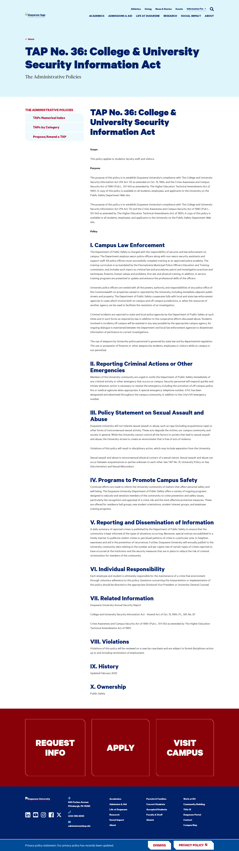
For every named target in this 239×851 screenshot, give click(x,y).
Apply (121, 747)
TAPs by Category (46, 127)
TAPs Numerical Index (49, 118)
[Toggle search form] (212, 9)
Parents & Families (156, 798)
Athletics (136, 8)
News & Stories (163, 8)
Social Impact (191, 16)
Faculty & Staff (154, 814)
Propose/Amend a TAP (49, 137)
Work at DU (189, 798)
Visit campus (185, 747)
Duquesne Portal (192, 814)
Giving (148, 8)
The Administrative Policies (49, 110)
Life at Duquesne (148, 16)
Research (170, 16)
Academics (96, 16)
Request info (55, 747)
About (209, 16)
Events (179, 8)
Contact (187, 819)
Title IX (187, 809)
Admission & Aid (118, 804)
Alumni (150, 819)
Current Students (155, 804)
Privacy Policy (191, 845)
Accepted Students (156, 809)
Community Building (194, 804)
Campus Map (190, 825)
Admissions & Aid (120, 16)
